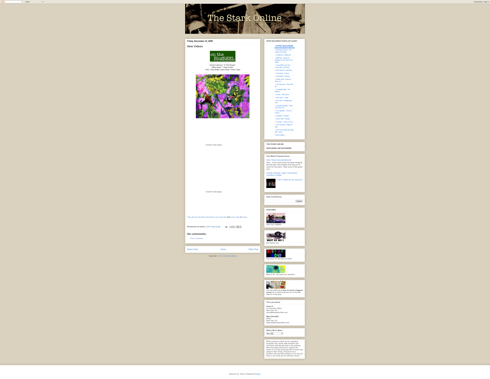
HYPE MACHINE (284, 46)
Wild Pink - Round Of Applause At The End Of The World (284, 60)
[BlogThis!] (233, 227)
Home (223, 249)
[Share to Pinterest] (240, 227)
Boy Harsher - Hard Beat (284, 70)
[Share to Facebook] (238, 227)
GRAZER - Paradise (282, 116)
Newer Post (192, 249)
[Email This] (230, 227)
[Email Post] (226, 227)
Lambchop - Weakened (283, 55)
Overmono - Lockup (282, 73)
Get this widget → (280, 135)
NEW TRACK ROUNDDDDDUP (278, 160)
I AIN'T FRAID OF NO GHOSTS (289, 180)
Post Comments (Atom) (228, 256)
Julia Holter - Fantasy (283, 76)
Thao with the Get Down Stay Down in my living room (207, 217)
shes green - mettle (282, 97)
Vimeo (244, 217)
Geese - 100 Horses (282, 94)
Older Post (253, 249)
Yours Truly (235, 217)
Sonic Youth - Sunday (283, 119)
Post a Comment (196, 238)
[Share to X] (235, 227)
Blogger (257, 374)
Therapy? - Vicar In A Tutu (284, 122)
